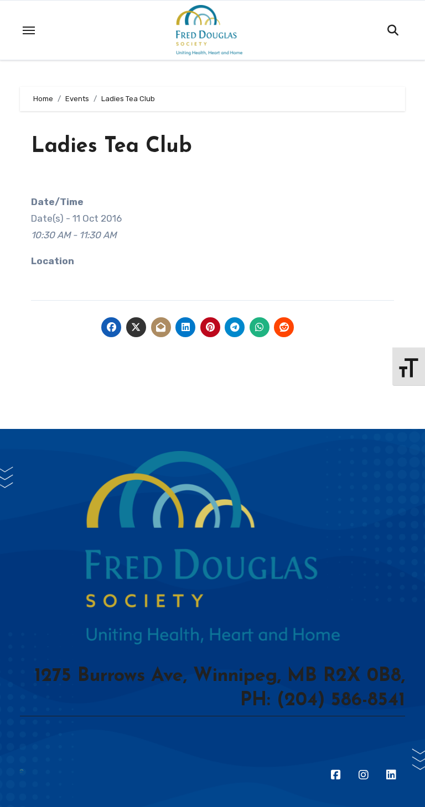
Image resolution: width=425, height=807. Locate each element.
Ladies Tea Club (111, 147)
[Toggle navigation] (29, 30)
